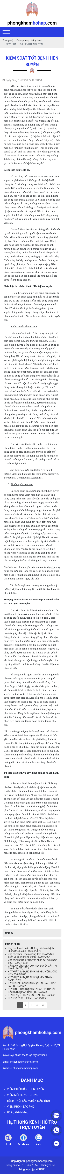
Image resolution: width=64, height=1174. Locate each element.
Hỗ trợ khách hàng (17, 1112)
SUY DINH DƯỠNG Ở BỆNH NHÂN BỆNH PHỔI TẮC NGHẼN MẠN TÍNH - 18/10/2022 (31, 990)
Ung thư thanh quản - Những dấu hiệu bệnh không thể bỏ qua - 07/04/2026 (31, 949)
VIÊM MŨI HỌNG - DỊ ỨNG (22, 1095)
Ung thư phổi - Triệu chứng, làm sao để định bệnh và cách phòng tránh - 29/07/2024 (31, 955)
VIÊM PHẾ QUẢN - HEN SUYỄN (25, 1089)
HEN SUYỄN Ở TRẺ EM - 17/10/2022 (27, 998)
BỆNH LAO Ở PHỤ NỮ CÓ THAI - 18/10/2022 (31, 995)
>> (43, 1005)
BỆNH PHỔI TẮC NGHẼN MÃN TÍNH (28, 1100)
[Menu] (6, 32)
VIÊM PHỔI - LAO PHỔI (21, 1106)
